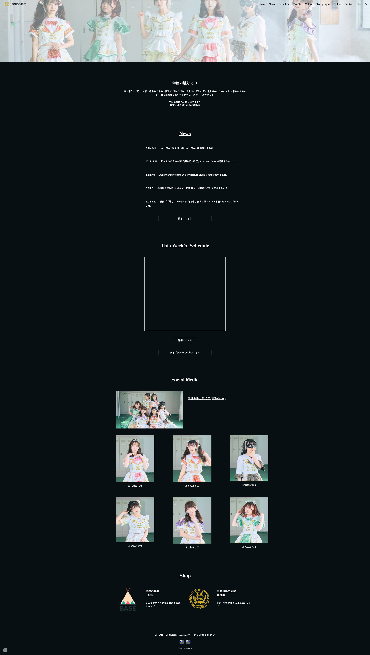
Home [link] (262, 4)
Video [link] (308, 4)
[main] (185, 82)
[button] (366, 4)
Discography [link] (323, 4)
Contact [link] (349, 4)
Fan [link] (359, 4)
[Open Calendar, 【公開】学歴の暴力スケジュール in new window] (220, 260)
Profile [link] (297, 4)
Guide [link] (337, 4)
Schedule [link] (284, 4)
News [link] (272, 4)
